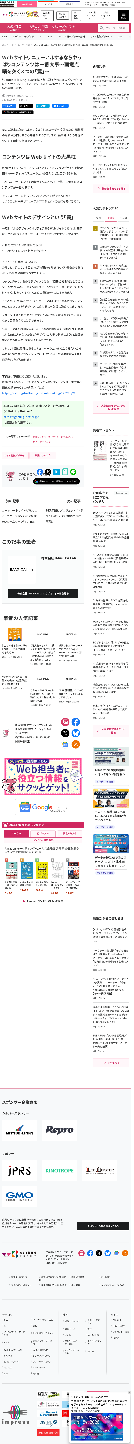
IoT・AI (103, 2)
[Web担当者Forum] (19, 1255)
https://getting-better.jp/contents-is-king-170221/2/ (38, 393)
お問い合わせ (77, 1276)
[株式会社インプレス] (15, 1415)
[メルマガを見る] (81, 1253)
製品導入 (69, 4)
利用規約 (105, 1276)
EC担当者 (48, 4)
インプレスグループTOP (112, 1285)
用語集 (116, 1337)
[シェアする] (40, 472)
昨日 (98, 218)
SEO (4, 36)
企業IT (87, 2)
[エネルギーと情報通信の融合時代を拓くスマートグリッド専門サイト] (48, 1414)
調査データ (70, 1328)
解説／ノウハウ (72, 1321)
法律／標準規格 (40, 1349)
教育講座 (105, 5)
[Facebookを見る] (90, 1253)
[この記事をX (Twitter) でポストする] (48, 472)
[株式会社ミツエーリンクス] (19, 1130)
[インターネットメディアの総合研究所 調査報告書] (48, 1405)
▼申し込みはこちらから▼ (85, 1411)
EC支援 (112, 5)
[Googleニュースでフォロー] (116, 1253)
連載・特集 (76, 15)
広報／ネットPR (11, 1361)
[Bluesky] (108, 1253)
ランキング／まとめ (72, 1351)
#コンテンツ (39, 437)
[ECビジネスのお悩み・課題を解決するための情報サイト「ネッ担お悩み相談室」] (48, 1433)
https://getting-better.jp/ (21, 417)
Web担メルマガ (62, 15)
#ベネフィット (68, 437)
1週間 (111, 218)
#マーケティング (42, 441)
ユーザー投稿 (24, 44)
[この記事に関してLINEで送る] (73, 472)
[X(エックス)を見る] (99, 1253)
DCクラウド (111, 2)
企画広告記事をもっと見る (113, 730)
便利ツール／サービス (71, 1342)
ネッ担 (38, 737)
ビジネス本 (43, 833)
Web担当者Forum (13, 14)
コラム (67, 1334)
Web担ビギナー (46, 15)
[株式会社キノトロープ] (59, 1170)
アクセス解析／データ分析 (71, 36)
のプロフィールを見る (43, 593)
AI (41, 36)
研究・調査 (121, 2)
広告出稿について (107, 15)
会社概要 (75, 1285)
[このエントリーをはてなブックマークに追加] (56, 472)
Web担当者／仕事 (13, 1349)
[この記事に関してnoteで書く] (65, 471)
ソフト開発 (95, 2)
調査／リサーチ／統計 (42, 1342)
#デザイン (53, 437)
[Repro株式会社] (59, 1130)
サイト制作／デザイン (101, 36)
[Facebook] (76, 722)
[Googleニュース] (65, 744)
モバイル (8, 1367)
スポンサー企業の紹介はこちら (103, 1226)
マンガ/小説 (93, 1334)
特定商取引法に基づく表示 (54, 1285)
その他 (36, 1373)
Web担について (92, 15)
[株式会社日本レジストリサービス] (19, 1170)
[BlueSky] (76, 733)
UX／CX (8, 1355)
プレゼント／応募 (121, 1331)
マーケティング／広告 (23, 36)
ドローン (97, 5)
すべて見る (113, 1062)
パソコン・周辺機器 (43, 840)
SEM (6, 1373)
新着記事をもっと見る (114, 188)
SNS (50, 36)
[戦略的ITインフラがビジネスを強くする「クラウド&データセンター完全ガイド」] (48, 1395)
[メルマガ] (65, 722)
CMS (120, 36)
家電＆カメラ (70, 833)
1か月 (123, 218)
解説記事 (117, 1319)
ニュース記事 (119, 1325)
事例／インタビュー (93, 1321)
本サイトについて (19, 1276)
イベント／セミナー (94, 1342)
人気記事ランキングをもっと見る (113, 407)
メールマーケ (39, 1367)
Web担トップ (8, 44)
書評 (89, 1328)
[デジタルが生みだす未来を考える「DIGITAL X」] (48, 1424)
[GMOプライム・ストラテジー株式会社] (19, 1196)
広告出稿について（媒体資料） (52, 1278)
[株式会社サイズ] (99, 1170)
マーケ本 (16, 833)
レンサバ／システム (42, 1355)
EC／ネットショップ (42, 1361)
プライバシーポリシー (21, 1285)
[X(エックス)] (65, 733)
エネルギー (89, 5)
